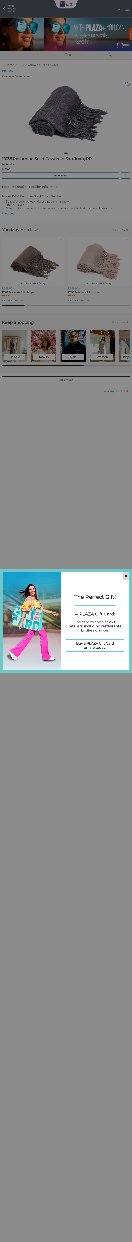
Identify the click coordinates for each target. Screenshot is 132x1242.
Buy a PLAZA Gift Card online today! (95, 645)
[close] (126, 576)
